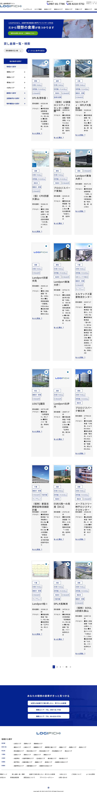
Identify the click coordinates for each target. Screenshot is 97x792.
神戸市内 (17, 762)
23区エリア (17, 743)
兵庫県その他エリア (61, 762)
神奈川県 (4, 746)
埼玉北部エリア (44, 751)
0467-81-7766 (57, 4)
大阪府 (3, 758)
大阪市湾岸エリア (28, 758)
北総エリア (37, 755)
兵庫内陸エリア (27, 762)
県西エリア (72, 747)
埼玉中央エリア (32, 751)
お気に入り (63, 774)
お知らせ (3, 777)
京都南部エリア (32, 766)
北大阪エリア (41, 758)
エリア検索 (38, 9)
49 (66, 667)
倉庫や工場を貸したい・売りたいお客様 (42, 774)
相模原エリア (38, 747)
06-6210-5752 (76, 4)
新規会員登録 (14, 777)
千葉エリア (78, 9)
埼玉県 (3, 750)
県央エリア (82, 747)
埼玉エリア (68, 9)
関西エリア (88, 9)
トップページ (27, 9)
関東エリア (16, 71)
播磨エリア (38, 762)
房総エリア (47, 755)
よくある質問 (90, 774)
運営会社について (29, 777)
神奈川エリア (58, 9)
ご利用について (76, 774)
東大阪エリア (52, 758)
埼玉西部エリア (57, 751)
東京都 (3, 743)
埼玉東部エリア (19, 751)
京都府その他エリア (45, 766)
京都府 (3, 765)
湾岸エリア (27, 743)
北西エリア (17, 755)
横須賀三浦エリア (50, 747)
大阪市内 (17, 758)
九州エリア (16, 87)
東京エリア (47, 9)
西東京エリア (38, 743)
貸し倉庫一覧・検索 (18, 774)
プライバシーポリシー (47, 777)
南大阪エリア (63, 758)
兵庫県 (3, 761)
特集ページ (3, 774)
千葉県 (3, 754)
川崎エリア (27, 747)
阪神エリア (48, 762)
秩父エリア (68, 751)
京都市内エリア (19, 766)
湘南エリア (62, 747)
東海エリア (16, 82)
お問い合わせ (63, 777)
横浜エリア (17, 747)
